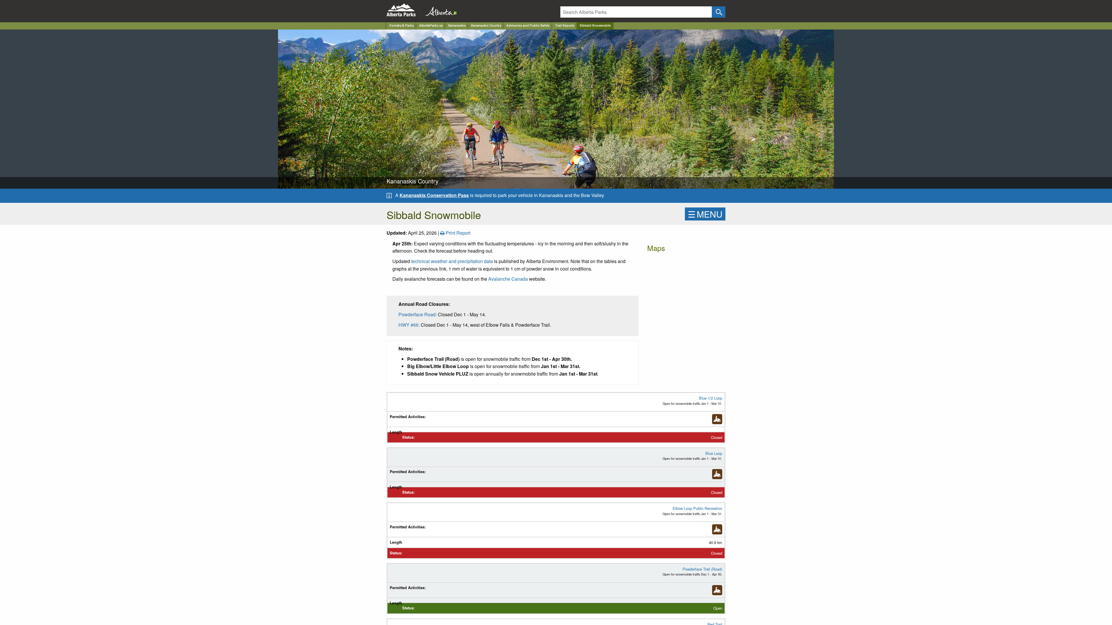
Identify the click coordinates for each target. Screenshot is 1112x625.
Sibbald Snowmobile (595, 25)
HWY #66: (409, 324)
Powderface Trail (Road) (702, 569)
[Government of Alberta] (439, 10)
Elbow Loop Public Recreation (697, 508)
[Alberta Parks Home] (405, 10)
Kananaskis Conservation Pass (434, 195)
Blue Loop (713, 453)
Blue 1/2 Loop (710, 398)
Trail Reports (564, 25)
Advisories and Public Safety (527, 25)
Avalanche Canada (508, 278)
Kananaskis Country (486, 25)
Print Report (457, 232)
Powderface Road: (417, 314)
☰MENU (705, 214)
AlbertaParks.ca (431, 25)
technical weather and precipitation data (452, 261)
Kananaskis (457, 25)
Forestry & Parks (401, 25)
